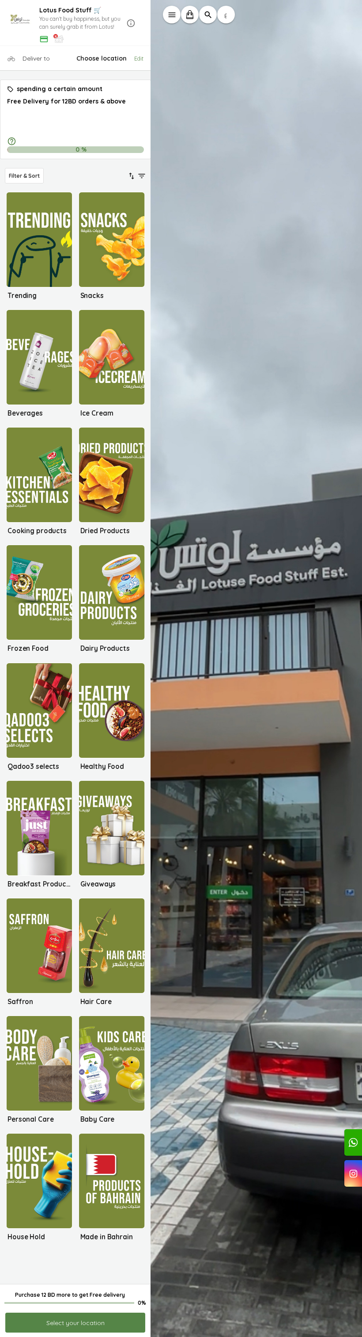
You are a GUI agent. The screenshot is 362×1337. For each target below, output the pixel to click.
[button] (75, 23)
